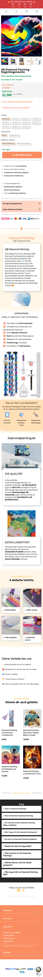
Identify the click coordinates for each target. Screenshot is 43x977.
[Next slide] (38, 61)
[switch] (38, 974)
